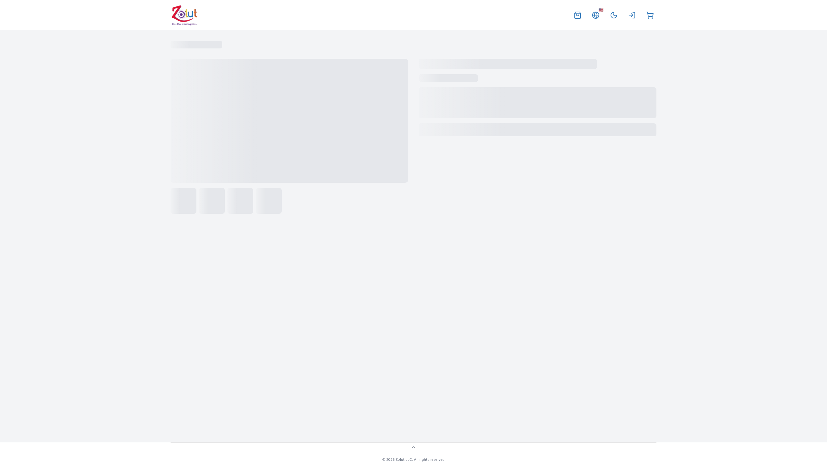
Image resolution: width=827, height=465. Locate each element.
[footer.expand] (413, 447)
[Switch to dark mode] (613, 15)
